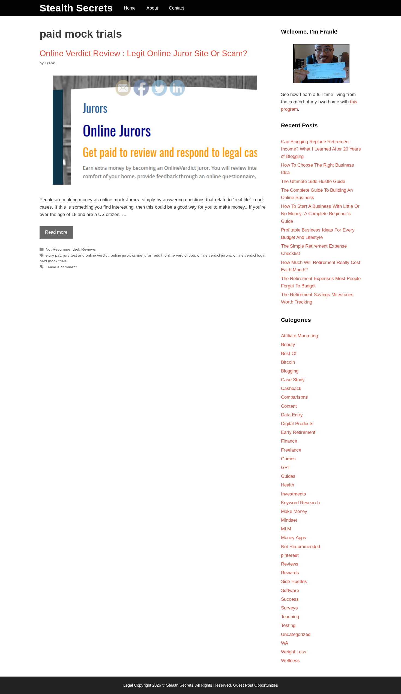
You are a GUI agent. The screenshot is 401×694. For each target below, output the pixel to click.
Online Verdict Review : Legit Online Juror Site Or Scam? (143, 53)
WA (284, 643)
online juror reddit (147, 255)
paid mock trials (53, 261)
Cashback (291, 388)
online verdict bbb (179, 255)
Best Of (289, 353)
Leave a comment (61, 267)
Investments (293, 494)
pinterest (290, 555)
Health (287, 485)
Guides (288, 476)
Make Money (294, 511)
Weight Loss (293, 651)
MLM (286, 528)
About (152, 8)
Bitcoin (288, 362)
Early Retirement (298, 432)
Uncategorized (295, 634)
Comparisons (294, 397)
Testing (288, 625)
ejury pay (53, 255)
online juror (120, 255)
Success (290, 599)
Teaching (290, 616)
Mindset (289, 520)
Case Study (293, 379)
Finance (289, 441)
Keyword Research (300, 502)
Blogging (289, 371)
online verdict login (249, 255)
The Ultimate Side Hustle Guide (313, 181)
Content (289, 406)
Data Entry (292, 414)
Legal (128, 685)
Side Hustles (294, 581)
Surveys (289, 608)
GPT (285, 467)
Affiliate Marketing (299, 335)
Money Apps (293, 537)
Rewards (290, 572)
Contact (176, 8)
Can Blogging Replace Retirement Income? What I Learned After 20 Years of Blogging (321, 149)
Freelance (291, 450)
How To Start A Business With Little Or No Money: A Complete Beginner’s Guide (320, 214)
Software (290, 590)
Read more (53, 234)
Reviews (88, 249)
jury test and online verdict (86, 255)
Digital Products (297, 423)
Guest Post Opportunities (255, 685)
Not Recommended (62, 249)
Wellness (290, 660)
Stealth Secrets (76, 8)
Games (288, 458)
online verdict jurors (214, 255)
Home (130, 8)
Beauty (288, 344)
